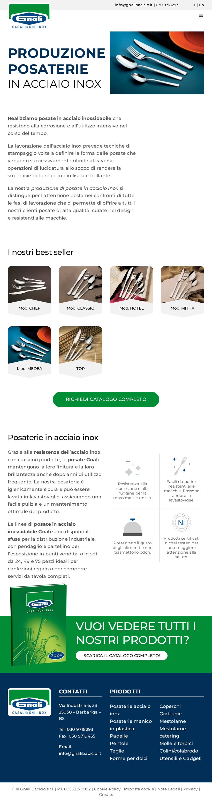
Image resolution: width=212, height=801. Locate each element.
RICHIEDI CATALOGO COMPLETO (106, 399)
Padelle (119, 736)
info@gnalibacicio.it (134, 5)
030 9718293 (80, 729)
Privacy (190, 789)
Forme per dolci (128, 758)
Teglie (117, 751)
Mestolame (173, 721)
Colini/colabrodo (179, 751)
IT (194, 5)
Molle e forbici (176, 743)
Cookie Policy (107, 789)
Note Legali (168, 789)
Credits (106, 794)
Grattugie (171, 714)
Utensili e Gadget (180, 758)
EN (201, 5)
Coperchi (170, 706)
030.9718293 (167, 5)
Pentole (119, 743)
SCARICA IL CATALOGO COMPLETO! (122, 655)
